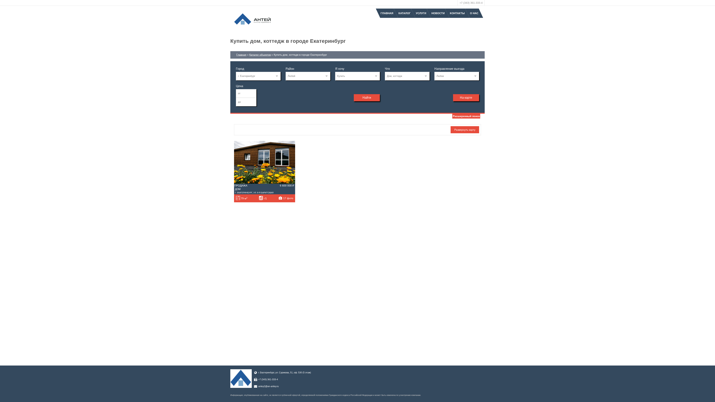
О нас (474, 13)
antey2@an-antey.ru (268, 386)
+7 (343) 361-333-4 (471, 2)
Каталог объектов (260, 54)
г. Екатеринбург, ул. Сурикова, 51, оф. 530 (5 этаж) (284, 372)
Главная (387, 13)
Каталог (404, 13)
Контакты (457, 13)
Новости (438, 13)
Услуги (421, 13)
